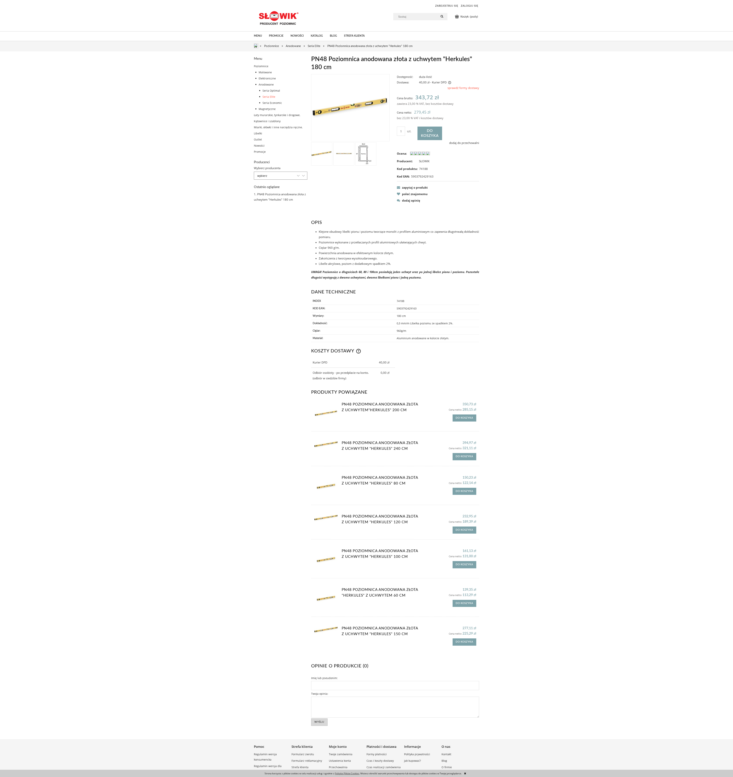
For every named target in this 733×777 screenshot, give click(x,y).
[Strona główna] (278, 18)
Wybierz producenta (267, 168)
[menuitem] (261, 36)
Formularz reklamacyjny (306, 760)
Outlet (258, 139)
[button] (412, 187)
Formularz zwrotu (302, 754)
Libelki (258, 133)
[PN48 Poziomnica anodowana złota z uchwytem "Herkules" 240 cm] (326, 444)
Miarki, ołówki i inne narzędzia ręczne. (278, 127)
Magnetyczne (267, 109)
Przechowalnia (338, 767)
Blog (444, 760)
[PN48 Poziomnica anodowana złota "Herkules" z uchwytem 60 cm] (326, 599)
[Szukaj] (441, 16)
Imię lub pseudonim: (324, 678)
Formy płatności (376, 754)
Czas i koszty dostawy (380, 760)
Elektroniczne (267, 78)
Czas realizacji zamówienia (383, 767)
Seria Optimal (271, 90)
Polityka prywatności (417, 754)
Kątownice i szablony (267, 121)
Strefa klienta (299, 767)
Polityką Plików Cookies (347, 773)
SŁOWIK (424, 161)
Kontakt (446, 754)
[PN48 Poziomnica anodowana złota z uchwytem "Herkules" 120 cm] (326, 518)
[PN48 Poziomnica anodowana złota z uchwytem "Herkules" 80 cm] (326, 487)
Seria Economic (272, 103)
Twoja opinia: (319, 693)
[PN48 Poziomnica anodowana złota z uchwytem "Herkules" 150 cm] (326, 629)
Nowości (259, 145)
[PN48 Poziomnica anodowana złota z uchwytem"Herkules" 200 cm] (326, 413)
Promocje (260, 151)
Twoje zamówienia (340, 754)
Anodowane (266, 84)
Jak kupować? (412, 760)
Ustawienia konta (340, 760)
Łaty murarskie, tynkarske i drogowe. (277, 115)
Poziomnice (261, 66)
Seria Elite (268, 97)
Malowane (265, 72)
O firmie (447, 767)
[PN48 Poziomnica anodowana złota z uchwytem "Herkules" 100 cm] (326, 560)
